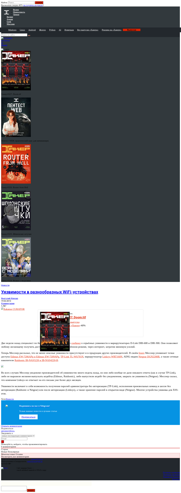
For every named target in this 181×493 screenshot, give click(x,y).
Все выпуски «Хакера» (87, 30)
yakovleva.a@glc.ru (34, 461)
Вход (178, 4)
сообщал (76, 343)
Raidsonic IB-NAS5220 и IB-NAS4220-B (36, 360)
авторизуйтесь (8, 431)
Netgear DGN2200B (149, 356)
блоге (142, 353)
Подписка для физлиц (171, 472)
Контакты (176, 479)
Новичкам (69, 30)
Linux (22, 30)
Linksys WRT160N (112, 356)
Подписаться (28, 417)
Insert (31, 490)
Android (32, 30)
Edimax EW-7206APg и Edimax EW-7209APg (34, 356)
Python (52, 30)
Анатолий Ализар (9, 298)
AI (60, 30)
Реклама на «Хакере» (111, 30)
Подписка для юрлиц (171, 475)
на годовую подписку (33, 5)
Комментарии (7, 303)
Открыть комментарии (11, 426)
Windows (12, 30)
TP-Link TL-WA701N (72, 356)
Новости (5, 285)
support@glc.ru (37, 459)
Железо (42, 30)
